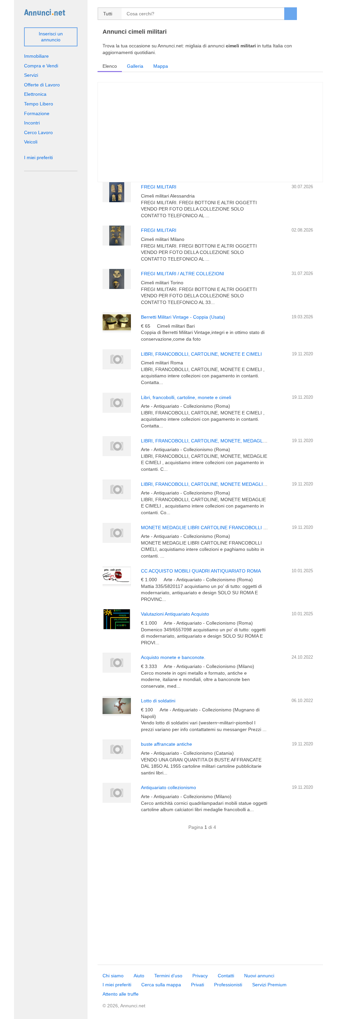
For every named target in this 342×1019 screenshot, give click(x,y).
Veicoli (30, 141)
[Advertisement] (210, 901)
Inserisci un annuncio (51, 36)
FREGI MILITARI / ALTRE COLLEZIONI (182, 273)
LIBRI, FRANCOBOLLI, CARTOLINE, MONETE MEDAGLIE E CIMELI (214, 484)
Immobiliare (36, 56)
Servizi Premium (269, 984)
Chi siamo (113, 975)
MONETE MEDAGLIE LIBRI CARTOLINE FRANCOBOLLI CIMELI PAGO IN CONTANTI (232, 527)
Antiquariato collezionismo (168, 787)
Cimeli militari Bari (176, 326)
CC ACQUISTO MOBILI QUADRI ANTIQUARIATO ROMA (201, 571)
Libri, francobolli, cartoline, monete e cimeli (186, 397)
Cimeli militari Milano (162, 239)
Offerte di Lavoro (42, 84)
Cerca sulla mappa (161, 984)
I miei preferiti (38, 157)
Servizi (31, 75)
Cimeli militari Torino (162, 282)
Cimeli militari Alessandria (168, 196)
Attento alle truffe (121, 994)
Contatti (226, 975)
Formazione (36, 113)
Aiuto (139, 975)
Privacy (200, 975)
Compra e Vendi (41, 65)
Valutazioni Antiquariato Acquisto (175, 614)
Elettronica (35, 94)
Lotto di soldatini (158, 700)
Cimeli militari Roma (162, 362)
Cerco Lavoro (38, 132)
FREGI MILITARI (158, 187)
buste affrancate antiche (166, 744)
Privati (197, 984)
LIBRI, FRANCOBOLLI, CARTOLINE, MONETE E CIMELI (201, 354)
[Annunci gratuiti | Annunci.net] (44, 12)
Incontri (32, 122)
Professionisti (228, 984)
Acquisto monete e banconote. (173, 657)
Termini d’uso (168, 975)
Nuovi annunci (259, 975)
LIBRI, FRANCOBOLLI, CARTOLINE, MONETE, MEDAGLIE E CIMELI (215, 440)
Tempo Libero (38, 103)
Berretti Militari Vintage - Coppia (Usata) (183, 317)
